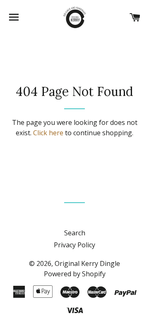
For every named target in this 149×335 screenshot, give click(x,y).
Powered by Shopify (75, 273)
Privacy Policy (74, 244)
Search (74, 232)
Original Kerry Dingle (87, 263)
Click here (48, 132)
